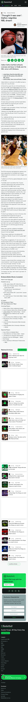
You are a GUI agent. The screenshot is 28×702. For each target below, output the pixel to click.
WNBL (2, 649)
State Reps (4, 662)
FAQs (2, 690)
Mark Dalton (17, 87)
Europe (3, 668)
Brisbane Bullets (19, 98)
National (3, 653)
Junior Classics (5, 661)
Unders (3, 664)
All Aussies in (4, 641)
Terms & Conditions (6, 692)
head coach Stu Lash (19, 230)
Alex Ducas (6, 313)
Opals (2, 657)
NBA (2, 643)
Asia (2, 670)
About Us (3, 688)
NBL (2, 647)
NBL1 (2, 651)
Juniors (3, 659)
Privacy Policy (4, 694)
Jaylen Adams (6, 311)
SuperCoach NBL (5, 639)
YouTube (3, 682)
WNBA (2, 645)
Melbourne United (13, 89)
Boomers (3, 655)
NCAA (2, 666)
